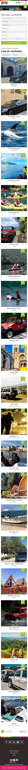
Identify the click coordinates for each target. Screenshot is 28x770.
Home (2, 48)
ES (23, 2)
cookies (9, 767)
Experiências (15, 48)
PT (18, 2)
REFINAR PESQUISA (13, 43)
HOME (14, 755)
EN (21, 2)
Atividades (8, 48)
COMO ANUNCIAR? (14, 751)
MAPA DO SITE (14, 753)
